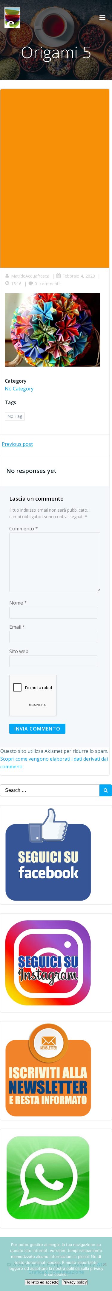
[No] (105, 1264)
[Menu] (102, 18)
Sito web (18, 651)
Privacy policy (74, 1282)
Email (17, 627)
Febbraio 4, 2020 (78, 276)
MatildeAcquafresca (30, 276)
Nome (18, 602)
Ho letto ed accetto (41, 1282)
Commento (23, 528)
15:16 (16, 283)
